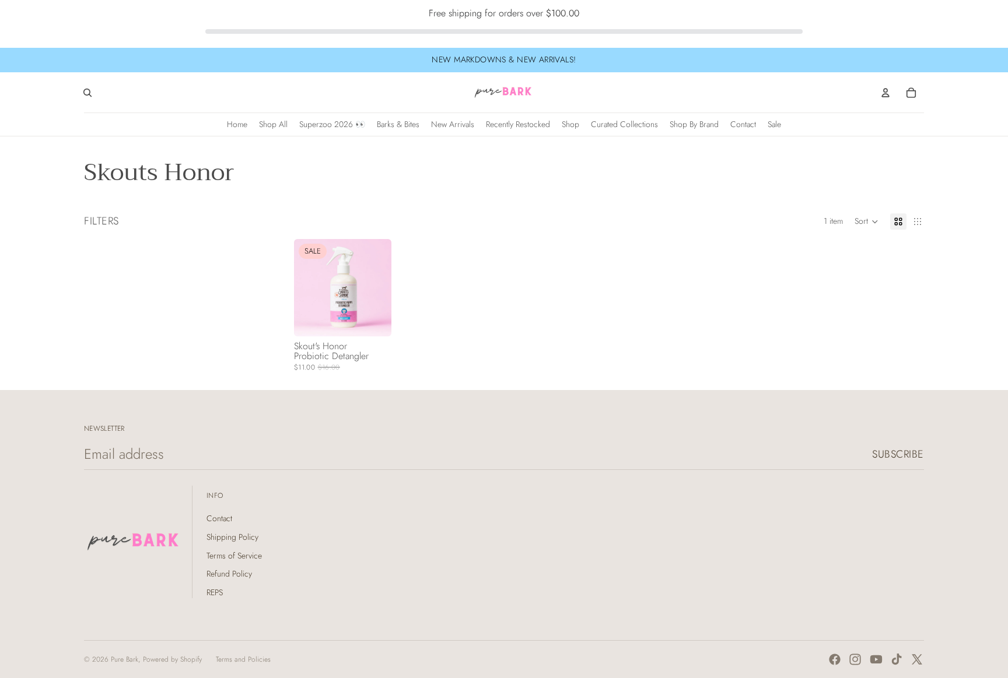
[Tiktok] (897, 659)
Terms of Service (234, 555)
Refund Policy (229, 573)
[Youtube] (876, 659)
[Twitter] (917, 659)
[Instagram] (855, 659)
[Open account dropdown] (885, 93)
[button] (866, 221)
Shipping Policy (232, 537)
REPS (214, 592)
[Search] (87, 93)
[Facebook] (835, 659)
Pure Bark (124, 659)
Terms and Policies (243, 659)
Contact (219, 518)
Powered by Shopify (172, 659)
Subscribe (898, 454)
